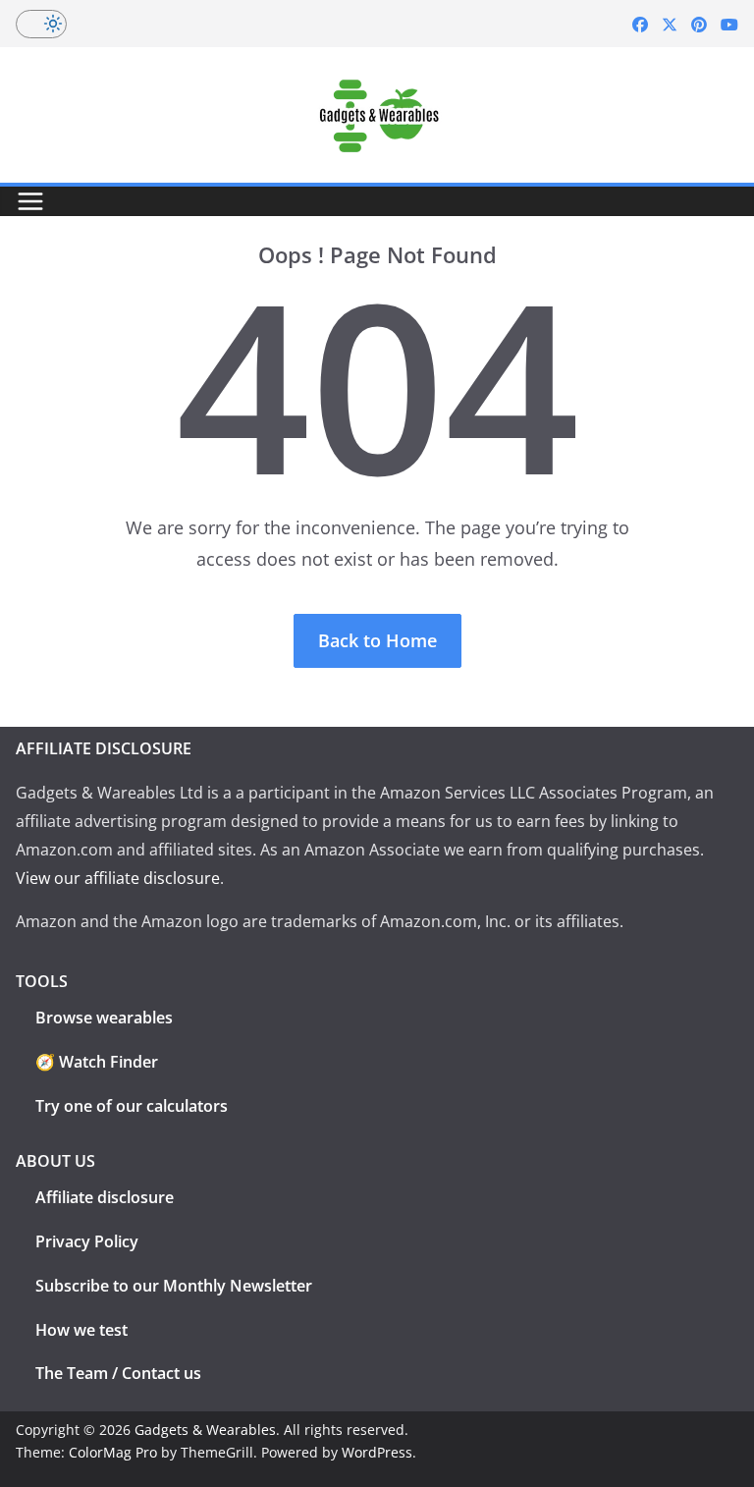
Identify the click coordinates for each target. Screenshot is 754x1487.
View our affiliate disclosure (118, 878)
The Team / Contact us (118, 1373)
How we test (81, 1330)
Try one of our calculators (131, 1106)
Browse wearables (104, 1017)
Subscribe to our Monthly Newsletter (173, 1285)
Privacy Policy (86, 1241)
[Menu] (30, 201)
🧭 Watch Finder (96, 1062)
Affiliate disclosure (104, 1197)
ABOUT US (55, 1161)
